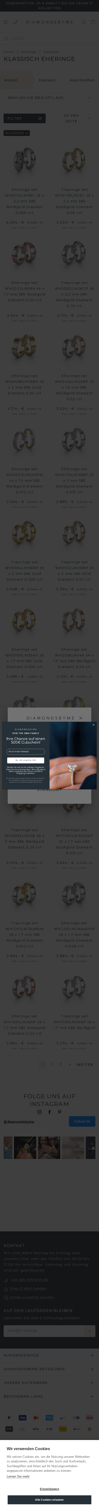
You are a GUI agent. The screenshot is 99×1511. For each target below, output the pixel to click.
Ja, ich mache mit (25, 760)
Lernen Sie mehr (18, 1476)
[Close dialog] (94, 725)
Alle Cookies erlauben (49, 1499)
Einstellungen (49, 1489)
